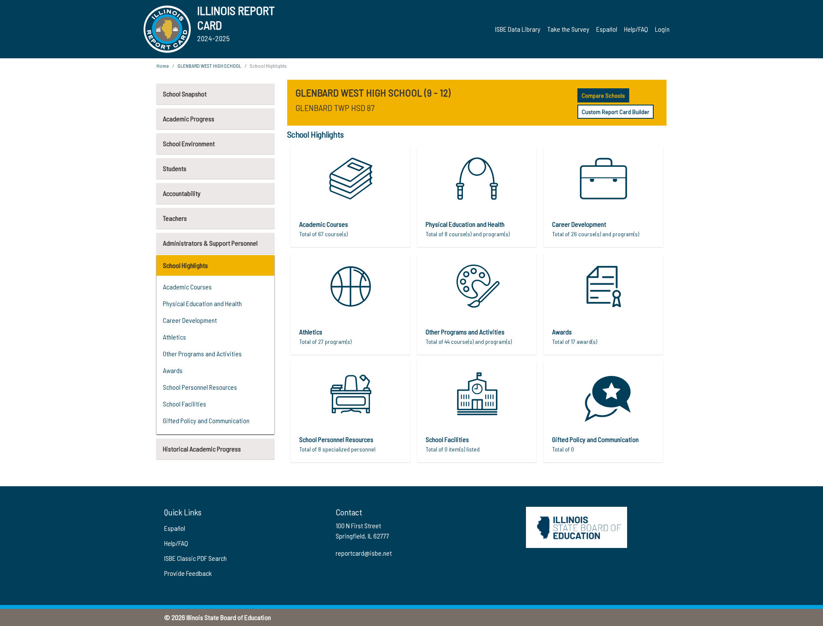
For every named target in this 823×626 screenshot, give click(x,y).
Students (174, 168)
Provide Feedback (188, 573)
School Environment (189, 143)
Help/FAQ (636, 29)
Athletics (174, 337)
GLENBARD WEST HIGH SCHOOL (209, 66)
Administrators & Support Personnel (210, 243)
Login (662, 29)
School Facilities (184, 404)
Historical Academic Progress (202, 449)
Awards (173, 370)
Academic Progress (188, 118)
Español (606, 29)
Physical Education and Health (202, 303)
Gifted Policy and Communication (206, 420)
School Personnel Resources (200, 387)
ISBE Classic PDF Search (195, 558)
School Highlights (185, 265)
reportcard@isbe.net (364, 553)
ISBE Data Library (518, 29)
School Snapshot (185, 94)
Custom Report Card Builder (615, 111)
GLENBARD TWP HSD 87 (334, 107)
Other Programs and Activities (202, 353)
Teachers (175, 218)
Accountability (182, 193)
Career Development (190, 320)
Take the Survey (568, 29)
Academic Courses (187, 287)
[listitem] (350, 196)
